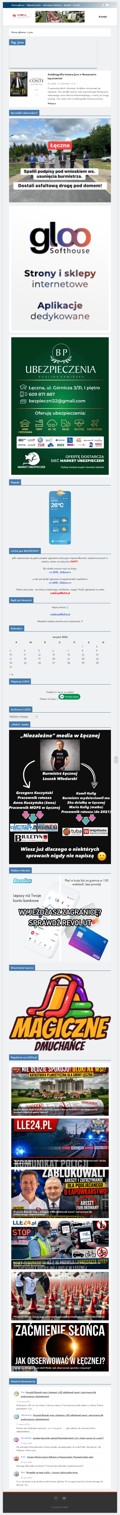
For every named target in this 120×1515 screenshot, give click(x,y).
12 (39, 654)
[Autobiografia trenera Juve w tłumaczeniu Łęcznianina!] (27, 84)
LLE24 (53, 83)
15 (83, 654)
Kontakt (76, 5)
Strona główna (18, 5)
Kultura (16, 93)
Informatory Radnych (52, 5)
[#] (60, 17)
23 (97, 658)
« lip (11, 674)
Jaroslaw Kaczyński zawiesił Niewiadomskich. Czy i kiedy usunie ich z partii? (68, 1438)
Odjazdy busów (34, 5)
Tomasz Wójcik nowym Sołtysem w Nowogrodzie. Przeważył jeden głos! (60, 1457)
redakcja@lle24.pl (60, 614)
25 (25, 662)
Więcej (51, 103)
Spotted (67, 5)
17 (11, 658)
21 (68, 658)
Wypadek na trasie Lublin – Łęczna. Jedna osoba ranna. (52, 1472)
